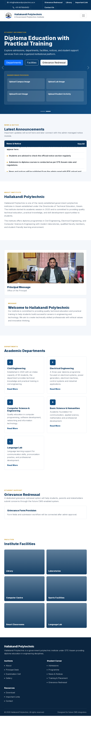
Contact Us (49, 7)
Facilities (31, 62)
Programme (53, 670)
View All (80, 144)
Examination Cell (13, 674)
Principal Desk (12, 670)
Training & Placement (58, 678)
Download (10, 692)
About (8, 665)
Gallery (9, 678)
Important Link (81, 2)
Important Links (13, 697)
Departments (13, 62)
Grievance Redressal (53, 2)
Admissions (53, 665)
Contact (9, 701)
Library (69, 2)
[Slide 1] (42, 111)
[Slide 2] (48, 111)
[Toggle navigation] (83, 15)
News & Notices (55, 674)
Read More (12, 389)
